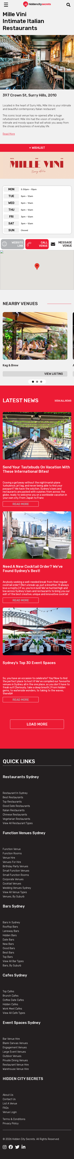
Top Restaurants (12, 801)
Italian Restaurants (14, 810)
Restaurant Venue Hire (16, 1064)
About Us (8, 1094)
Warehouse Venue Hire (16, 1069)
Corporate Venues (13, 879)
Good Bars (9, 948)
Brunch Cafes (10, 995)
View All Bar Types (13, 961)
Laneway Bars (11, 931)
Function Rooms (12, 853)
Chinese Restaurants (15, 814)
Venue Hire (9, 857)
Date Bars (8, 939)
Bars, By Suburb (12, 965)
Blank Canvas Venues (15, 1043)
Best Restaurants (13, 797)
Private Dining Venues (15, 1060)
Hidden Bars (10, 935)
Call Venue (43, 244)
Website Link (17, 244)
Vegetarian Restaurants (16, 819)
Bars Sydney (14, 906)
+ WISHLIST (37, 147)
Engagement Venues (15, 1047)
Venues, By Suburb (13, 896)
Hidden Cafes (10, 1004)
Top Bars (8, 956)
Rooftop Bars (10, 926)
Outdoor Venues (12, 1056)
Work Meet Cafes (12, 1008)
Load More (37, 724)
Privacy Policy (10, 1123)
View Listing (53, 373)
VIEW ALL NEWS (63, 400)
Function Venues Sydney (24, 833)
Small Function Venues (16, 870)
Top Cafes (8, 991)
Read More (9, 133)
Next (68, 62)
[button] (37, 266)
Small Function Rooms (16, 875)
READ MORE (21, 504)
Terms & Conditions (14, 1119)
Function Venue (12, 849)
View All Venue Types (15, 892)
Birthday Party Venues (15, 866)
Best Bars (8, 952)
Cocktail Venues (12, 883)
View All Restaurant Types (18, 823)
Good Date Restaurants (16, 806)
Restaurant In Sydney (15, 793)
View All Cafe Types (14, 1013)
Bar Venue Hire (11, 1038)
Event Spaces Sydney (21, 1022)
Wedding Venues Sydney (17, 888)
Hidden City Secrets (23, 1079)
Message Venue (65, 244)
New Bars (8, 944)
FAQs (6, 1107)
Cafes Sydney (15, 975)
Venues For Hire (12, 862)
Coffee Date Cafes (13, 1000)
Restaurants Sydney (21, 777)
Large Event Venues (14, 1051)
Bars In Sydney (11, 922)
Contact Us (9, 1099)
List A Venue (10, 1103)
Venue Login (10, 1112)
